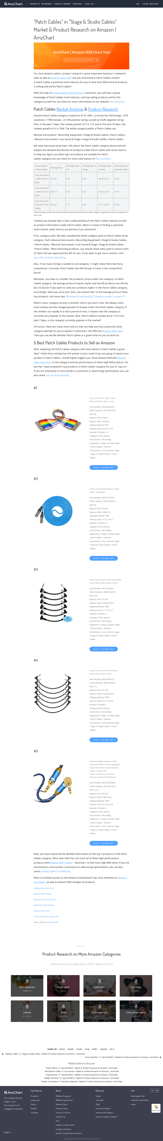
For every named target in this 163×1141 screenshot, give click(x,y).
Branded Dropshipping (79, 296)
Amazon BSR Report (104, 1112)
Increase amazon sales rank (46, 916)
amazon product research (109, 296)
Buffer (94, 1049)
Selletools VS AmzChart (44, 905)
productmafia (52, 922)
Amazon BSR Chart (112, 330)
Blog (98, 1104)
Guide (98, 1096)
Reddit (70, 1049)
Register (154, 4)
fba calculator (117, 101)
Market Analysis (70, 109)
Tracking (34, 1112)
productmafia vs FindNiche (55, 871)
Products (35, 4)
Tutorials (99, 1100)
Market (67, 4)
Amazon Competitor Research (69, 1133)
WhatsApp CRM (138, 1096)
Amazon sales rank (61, 77)
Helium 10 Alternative (65, 1125)
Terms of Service (63, 1112)
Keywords (35, 1100)
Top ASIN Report (103, 1108)
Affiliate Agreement (64, 1100)
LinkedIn (103, 1049)
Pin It (112, 1049)
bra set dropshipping (57, 375)
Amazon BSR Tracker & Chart (68, 92)
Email (87, 1049)
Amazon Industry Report (106, 1116)
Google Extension (63, 1129)
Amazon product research (45, 899)
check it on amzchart (103, 467)
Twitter (61, 1049)
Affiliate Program (63, 1096)
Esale (133, 1104)
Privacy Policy (62, 1108)
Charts (58, 4)
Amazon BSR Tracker (61, 862)
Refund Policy (61, 1104)
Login (145, 4)
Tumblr (79, 1049)
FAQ (57, 1121)
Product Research (103, 109)
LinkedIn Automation (140, 1100)
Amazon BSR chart (42, 911)
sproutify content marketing (49, 257)
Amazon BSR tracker (43, 893)
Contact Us (60, 1116)
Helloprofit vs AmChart (44, 888)
